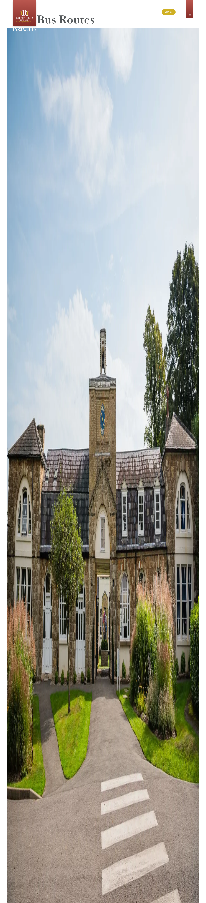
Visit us (169, 12)
